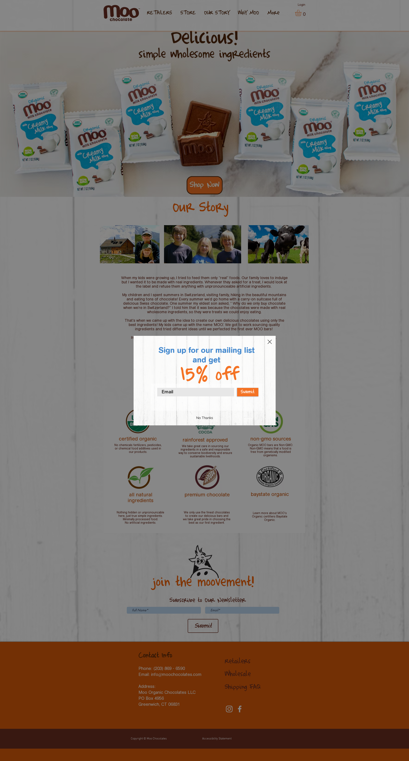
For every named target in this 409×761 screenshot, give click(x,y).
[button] (270, 341)
